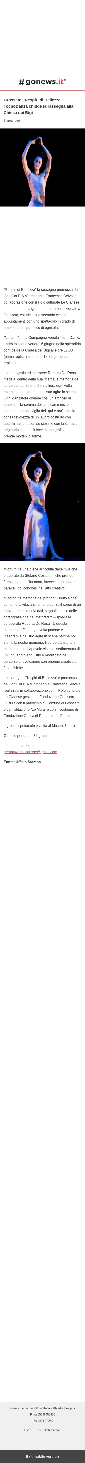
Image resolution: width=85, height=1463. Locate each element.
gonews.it (42, 81)
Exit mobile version (42, 1456)
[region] (42, 36)
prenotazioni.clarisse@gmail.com (30, 752)
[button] (77, 502)
